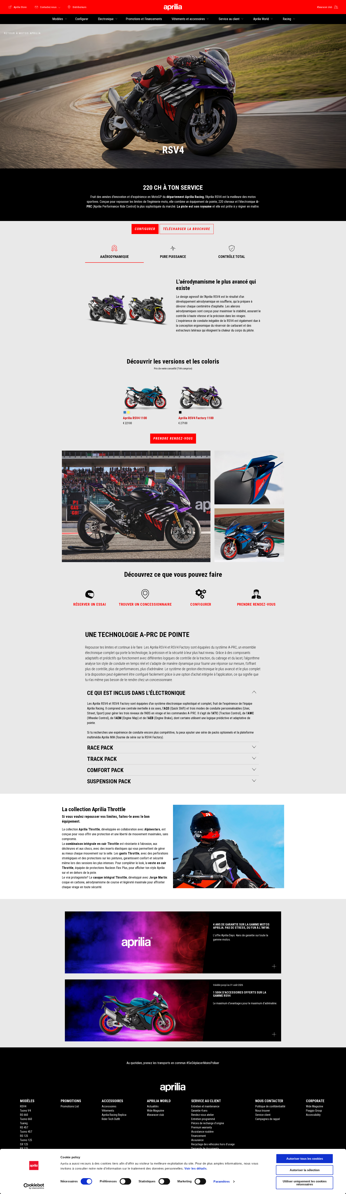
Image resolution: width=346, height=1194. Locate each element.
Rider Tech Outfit (111, 1119)
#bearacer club (155, 1114)
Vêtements (108, 1110)
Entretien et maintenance (205, 1106)
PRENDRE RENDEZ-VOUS (173, 438)
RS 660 (24, 1114)
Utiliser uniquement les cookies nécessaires (305, 1183)
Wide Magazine (155, 1110)
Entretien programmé (203, 1119)
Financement (198, 1135)
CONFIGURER (145, 229)
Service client (263, 1114)
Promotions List (70, 1106)
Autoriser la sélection (305, 1170)
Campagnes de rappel (267, 1119)
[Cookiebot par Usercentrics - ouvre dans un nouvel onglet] (33, 1186)
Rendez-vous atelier (202, 1114)
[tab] (114, 252)
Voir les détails (195, 1168)
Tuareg (24, 1123)
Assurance (197, 1140)
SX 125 (24, 1144)
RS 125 (24, 1135)
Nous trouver (262, 1110)
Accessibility (313, 1114)
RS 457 (24, 1127)
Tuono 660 (26, 1119)
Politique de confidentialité (270, 1106)
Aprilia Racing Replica (114, 1114)
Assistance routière (202, 1131)
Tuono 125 (26, 1140)
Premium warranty (201, 1127)
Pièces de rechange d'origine (207, 1123)
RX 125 (24, 1148)
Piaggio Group (314, 1110)
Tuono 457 (26, 1131)
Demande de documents (205, 1148)
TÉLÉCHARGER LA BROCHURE (186, 229)
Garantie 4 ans (199, 1110)
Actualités (153, 1106)
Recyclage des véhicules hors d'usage (213, 1144)
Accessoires (109, 1106)
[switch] (125, 1181)
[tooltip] (124, 412)
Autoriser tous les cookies (304, 1158)
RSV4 (23, 1106)
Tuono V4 (25, 1110)
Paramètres (221, 1181)
